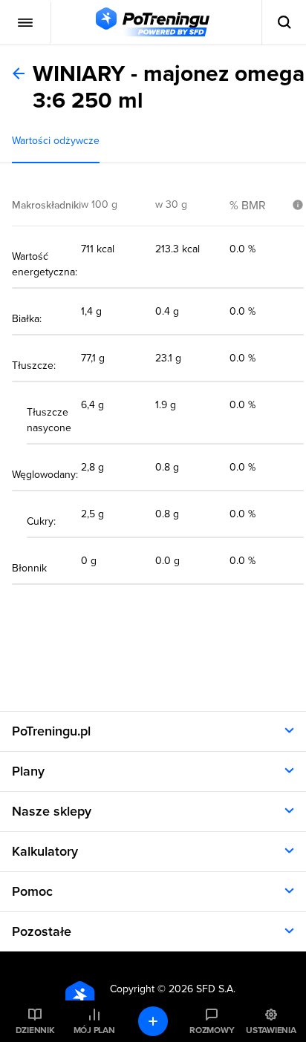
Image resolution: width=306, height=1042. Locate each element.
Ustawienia (271, 1030)
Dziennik (35, 1030)
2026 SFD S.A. (202, 989)
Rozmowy (211, 1030)
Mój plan (94, 1030)
